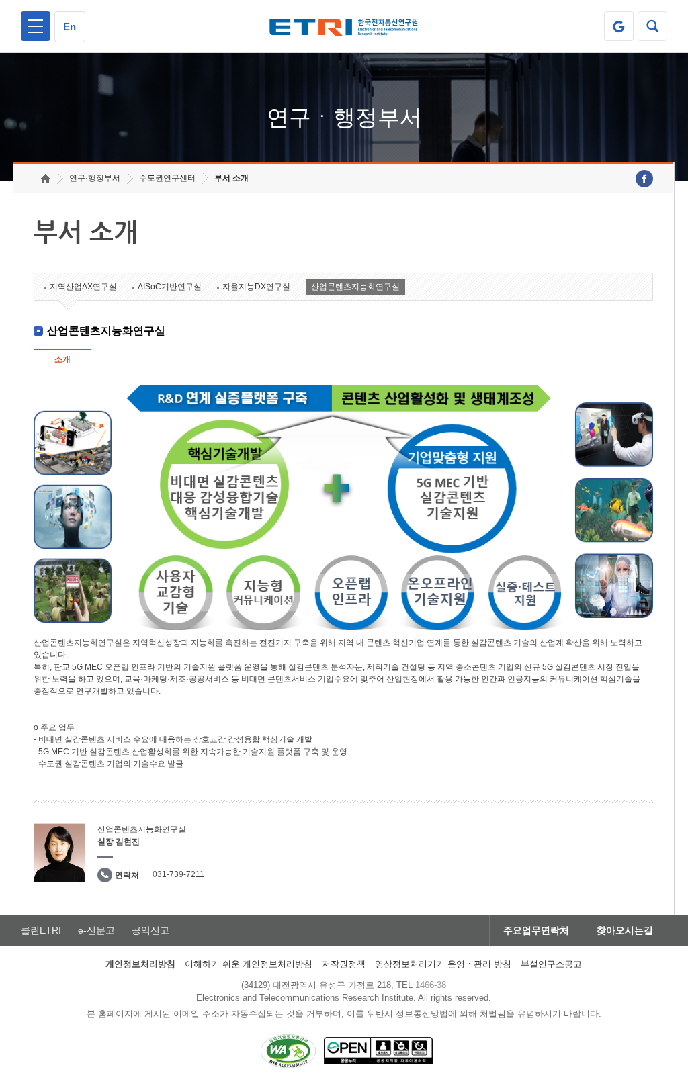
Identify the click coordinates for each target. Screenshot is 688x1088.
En (69, 26)
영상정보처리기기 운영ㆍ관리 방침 (443, 964)
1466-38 (430, 985)
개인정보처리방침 (140, 964)
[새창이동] (619, 26)
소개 (62, 359)
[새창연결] (644, 178)
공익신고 (150, 930)
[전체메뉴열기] (35, 26)
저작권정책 (344, 964)
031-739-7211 (178, 874)
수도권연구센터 (167, 178)
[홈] (45, 178)
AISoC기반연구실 (170, 286)
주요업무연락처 (536, 930)
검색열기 (652, 26)
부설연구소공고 (551, 964)
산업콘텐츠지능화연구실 (355, 286)
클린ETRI (41, 930)
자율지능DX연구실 (256, 286)
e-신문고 (96, 930)
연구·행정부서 (94, 178)
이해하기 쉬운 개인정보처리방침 (248, 964)
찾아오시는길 (625, 930)
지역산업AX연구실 (83, 286)
